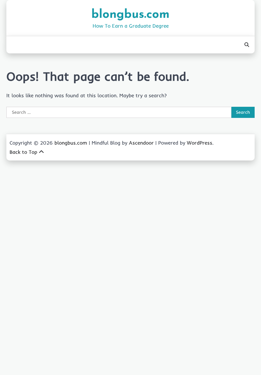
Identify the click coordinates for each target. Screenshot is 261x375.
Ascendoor (141, 143)
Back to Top (23, 152)
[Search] (246, 45)
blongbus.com (130, 15)
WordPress (199, 143)
